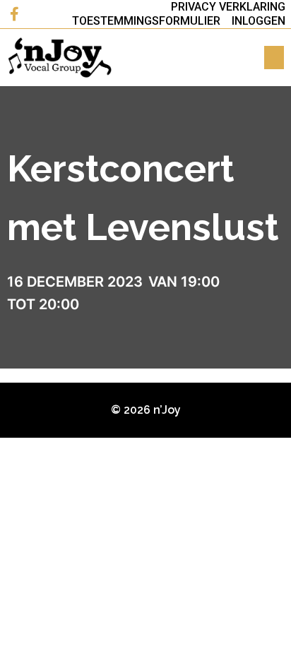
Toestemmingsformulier (146, 21)
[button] (274, 57)
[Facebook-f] (14, 14)
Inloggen (258, 21)
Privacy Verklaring (228, 6)
